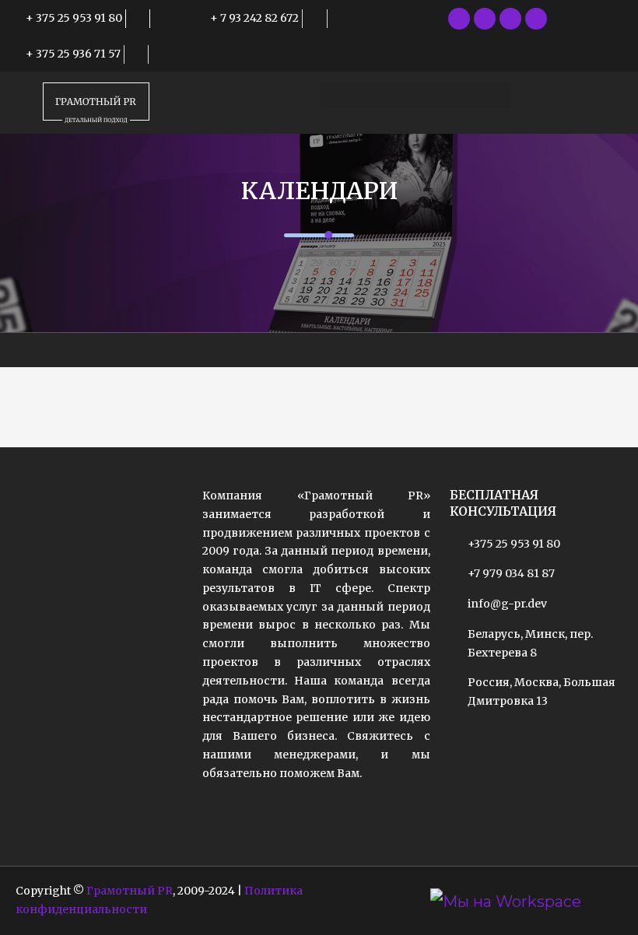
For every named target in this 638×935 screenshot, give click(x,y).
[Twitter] (485, 19)
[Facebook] (459, 19)
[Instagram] (510, 19)
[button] (414, 95)
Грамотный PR (129, 891)
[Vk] (536, 19)
